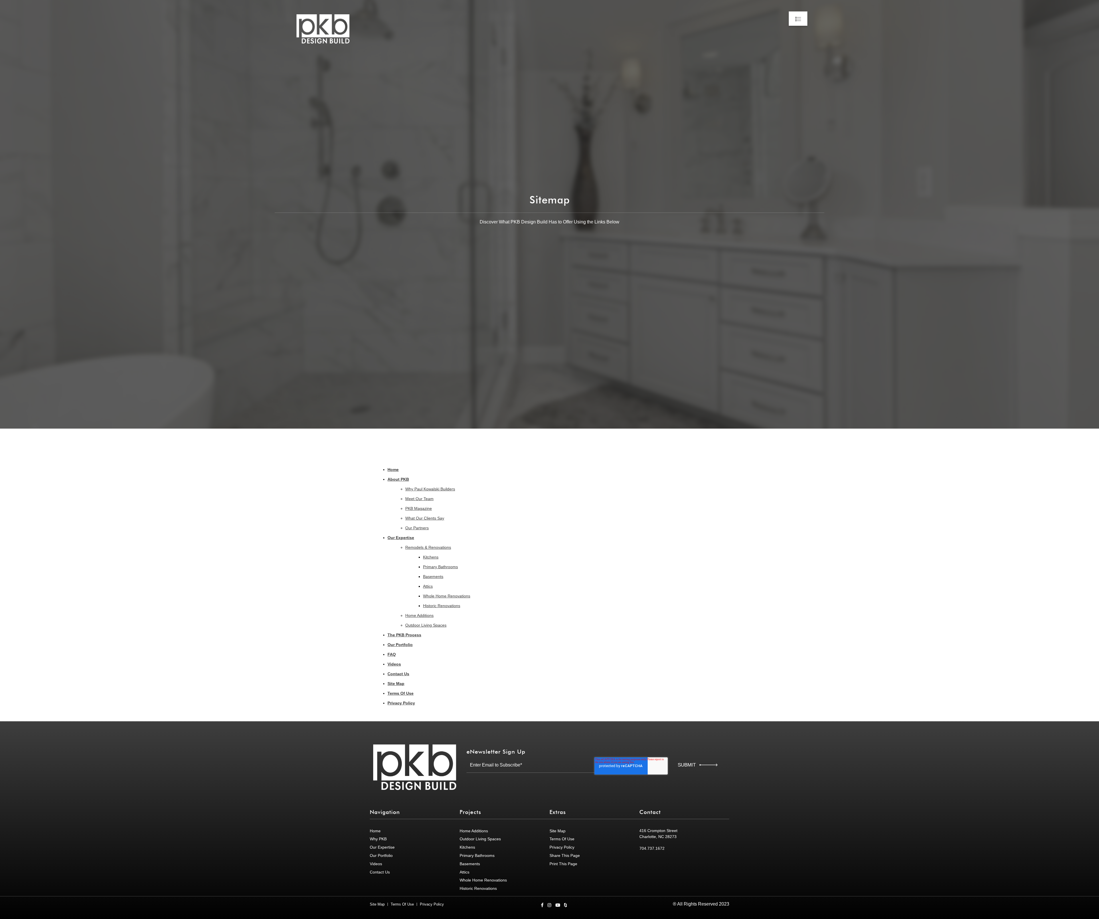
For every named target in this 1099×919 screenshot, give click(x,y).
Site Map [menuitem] (396, 683)
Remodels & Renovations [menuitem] (428, 547)
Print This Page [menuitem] (563, 863)
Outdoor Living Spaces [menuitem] (425, 625)
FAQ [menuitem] (392, 654)
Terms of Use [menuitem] (562, 839)
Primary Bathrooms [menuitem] (440, 567)
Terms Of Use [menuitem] (401, 693)
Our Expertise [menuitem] (401, 537)
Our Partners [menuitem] (417, 528)
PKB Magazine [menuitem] (418, 508)
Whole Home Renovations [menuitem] (446, 596)
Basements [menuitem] (433, 576)
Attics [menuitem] (428, 586)
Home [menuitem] (393, 469)
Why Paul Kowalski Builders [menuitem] (430, 489)
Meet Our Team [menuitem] (419, 498)
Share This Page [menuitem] (565, 855)
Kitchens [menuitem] (430, 557)
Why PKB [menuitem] (378, 839)
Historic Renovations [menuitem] (441, 605)
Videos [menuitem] (394, 664)
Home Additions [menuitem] (419, 615)
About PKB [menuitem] (398, 479)
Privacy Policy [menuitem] (401, 703)
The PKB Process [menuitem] (404, 635)
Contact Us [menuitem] (398, 674)
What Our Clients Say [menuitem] (424, 518)
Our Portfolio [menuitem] (400, 644)
